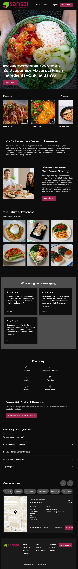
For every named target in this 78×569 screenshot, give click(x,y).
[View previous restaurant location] (63, 483)
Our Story (26, 547)
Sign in (55, 5)
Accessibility (41, 564)
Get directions (71, 502)
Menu (38, 5)
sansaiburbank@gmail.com (55, 512)
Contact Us (53, 550)
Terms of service (28, 564)
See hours (58, 527)
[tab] (8, 491)
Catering (52, 544)
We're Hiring (53, 547)
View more (45, 306)
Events (38, 547)
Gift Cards (26, 550)
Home (25, 544)
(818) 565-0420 (51, 509)
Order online (70, 527)
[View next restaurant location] (70, 483)
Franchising (40, 550)
